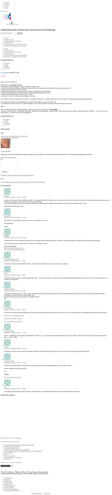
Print (17, 137)
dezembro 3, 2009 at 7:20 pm (12, 309)
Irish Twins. (7, 459)
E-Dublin (6, 479)
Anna (5, 273)
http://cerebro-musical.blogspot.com (14, 315)
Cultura (7, 136)
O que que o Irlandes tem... (11, 448)
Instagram (13, 157)
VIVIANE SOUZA (9, 289)
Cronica (3, 136)
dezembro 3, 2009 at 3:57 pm (12, 261)
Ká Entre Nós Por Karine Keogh (24, 472)
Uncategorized (5, 72)
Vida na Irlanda (8, 482)
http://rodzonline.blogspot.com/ (12, 377)
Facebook (7, 137)
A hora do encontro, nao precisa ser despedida (17, 449)
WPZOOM (47, 493)
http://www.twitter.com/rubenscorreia (14, 249)
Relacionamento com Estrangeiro (15, 44)
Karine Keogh (6, 151)
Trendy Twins (8, 484)
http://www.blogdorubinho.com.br (13, 248)
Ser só (6, 454)
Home (6, 38)
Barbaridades (7, 481)
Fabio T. (6, 195)
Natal (26, 136)
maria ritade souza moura (11, 259)
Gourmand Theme (36, 493)
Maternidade (8, 42)
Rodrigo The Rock (9, 361)
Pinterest (13, 137)
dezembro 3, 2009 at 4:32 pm (12, 275)
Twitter (3, 137)
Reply (24, 197)
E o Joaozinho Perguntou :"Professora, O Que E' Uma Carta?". (23, 182)
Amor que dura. (8, 452)
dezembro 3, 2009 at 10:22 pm (12, 332)
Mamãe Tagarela (8, 487)
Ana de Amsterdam (9, 486)
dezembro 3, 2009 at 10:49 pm (12, 348)
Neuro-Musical (8, 308)
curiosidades (13, 136)
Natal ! (3, 76)
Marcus (6, 347)
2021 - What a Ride (9, 456)
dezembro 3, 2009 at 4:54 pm (12, 290)
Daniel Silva (7, 216)
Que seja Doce (8, 478)
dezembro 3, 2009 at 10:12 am (12, 197)
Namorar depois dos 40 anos (12, 446)
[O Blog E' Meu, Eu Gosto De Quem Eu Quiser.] (9, 170)
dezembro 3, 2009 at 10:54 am (12, 217)
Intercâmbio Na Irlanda (12, 41)
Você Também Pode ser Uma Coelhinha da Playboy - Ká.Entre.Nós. (23, 451)
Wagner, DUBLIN (9, 331)
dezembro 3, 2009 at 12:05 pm (12, 237)
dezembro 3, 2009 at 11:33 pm (12, 362)
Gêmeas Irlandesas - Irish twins (12, 457)
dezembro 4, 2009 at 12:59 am (12, 388)
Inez (5, 387)
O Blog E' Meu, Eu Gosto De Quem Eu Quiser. (17, 175)
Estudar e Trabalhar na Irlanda (15, 45)
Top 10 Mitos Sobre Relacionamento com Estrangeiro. (19, 445)
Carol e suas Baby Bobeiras (12, 490)
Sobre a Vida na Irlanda (10, 489)
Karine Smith (20, 136)
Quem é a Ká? (9, 39)
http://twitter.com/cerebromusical (13, 321)
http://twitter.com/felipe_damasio (13, 318)
